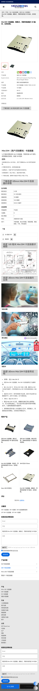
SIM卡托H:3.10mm (25, 463)
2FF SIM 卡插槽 (16, 512)
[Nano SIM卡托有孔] (10, 477)
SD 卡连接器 (4, 594)
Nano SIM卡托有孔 (6, 488)
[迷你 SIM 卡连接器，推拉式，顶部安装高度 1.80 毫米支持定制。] (10, 428)
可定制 (3, 628)
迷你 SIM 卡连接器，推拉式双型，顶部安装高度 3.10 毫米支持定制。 (28, 440)
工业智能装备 (4, 603)
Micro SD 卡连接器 (6, 589)
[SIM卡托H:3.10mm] (29, 453)
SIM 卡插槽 (13, 510)
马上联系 (11, 686)
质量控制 (3, 635)
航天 (2, 619)
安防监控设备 (4, 607)
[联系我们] (36, 684)
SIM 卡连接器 (5, 510)
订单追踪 (3, 640)
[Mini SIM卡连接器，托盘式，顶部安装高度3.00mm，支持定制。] (10, 453)
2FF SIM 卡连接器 (6, 512)
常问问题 (3, 638)
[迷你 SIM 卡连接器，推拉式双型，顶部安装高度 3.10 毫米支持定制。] (29, 428)
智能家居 (3, 612)
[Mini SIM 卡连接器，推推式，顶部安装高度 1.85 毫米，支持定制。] (29, 477)
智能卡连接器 (4, 596)
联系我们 (3, 642)
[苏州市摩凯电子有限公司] (19, 6)
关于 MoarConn (5, 626)
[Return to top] (36, 688)
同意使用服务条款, (10, 550)
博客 (2, 633)
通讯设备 (3, 615)
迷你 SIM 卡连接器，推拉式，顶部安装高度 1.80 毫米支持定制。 (9, 440)
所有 (7, 12)
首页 (3, 12)
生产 (2, 631)
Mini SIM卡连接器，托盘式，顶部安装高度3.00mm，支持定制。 (10, 465)
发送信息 (5, 554)
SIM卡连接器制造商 (22, 510)
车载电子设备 (4, 610)
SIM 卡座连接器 (14, 12)
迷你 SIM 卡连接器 (25, 12)
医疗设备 (3, 605)
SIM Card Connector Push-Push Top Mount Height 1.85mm (26, 78)
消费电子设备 (4, 617)
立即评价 (22, 500)
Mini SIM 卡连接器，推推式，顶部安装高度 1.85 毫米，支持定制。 (28, 490)
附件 (5, 547)
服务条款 (15, 550)
